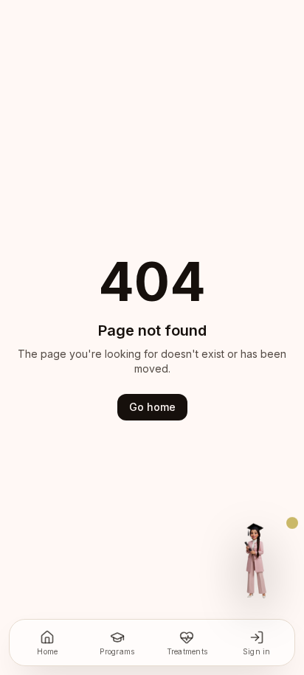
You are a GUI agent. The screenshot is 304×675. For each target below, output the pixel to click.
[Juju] (254, 560)
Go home (152, 407)
